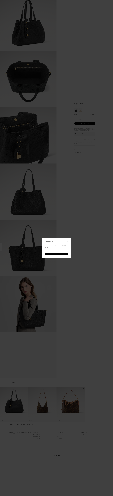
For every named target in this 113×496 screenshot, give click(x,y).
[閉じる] (68, 241)
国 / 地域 (46, 247)
